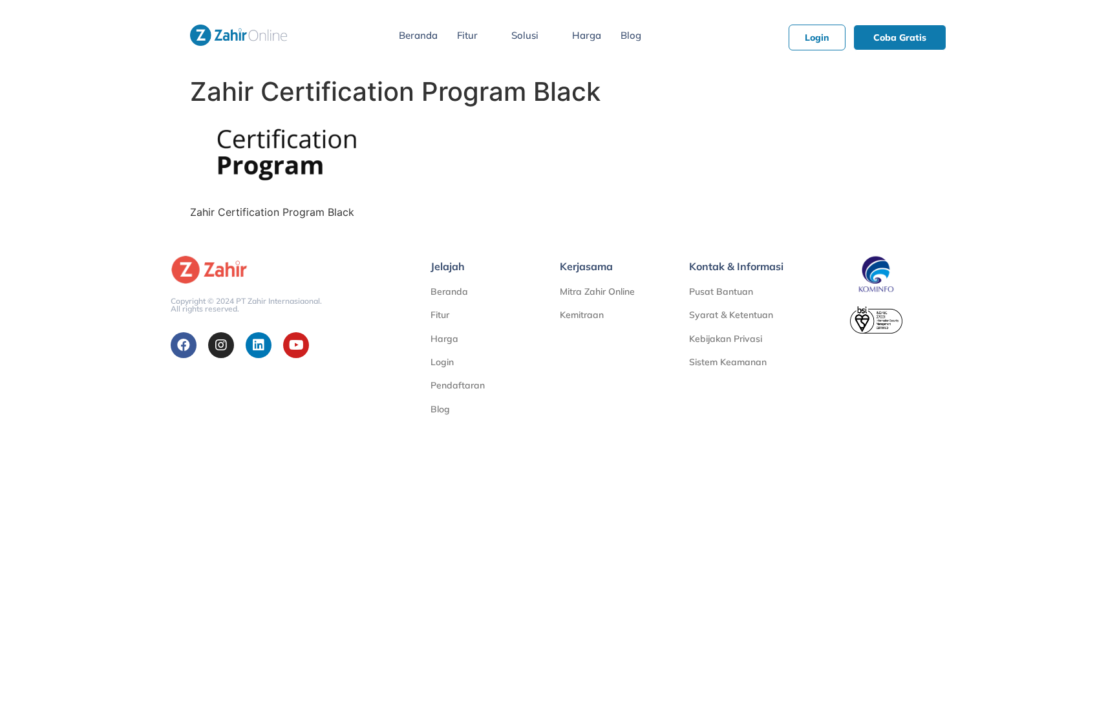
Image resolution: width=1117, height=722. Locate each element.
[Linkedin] (258, 345)
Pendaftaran (458, 385)
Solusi (524, 35)
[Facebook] (184, 345)
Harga (586, 35)
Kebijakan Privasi (725, 339)
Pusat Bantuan (721, 291)
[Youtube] (296, 345)
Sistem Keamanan (728, 362)
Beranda (418, 35)
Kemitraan (582, 315)
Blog (631, 35)
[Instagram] (221, 345)
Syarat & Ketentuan (731, 315)
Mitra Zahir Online (597, 291)
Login (442, 362)
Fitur (467, 35)
